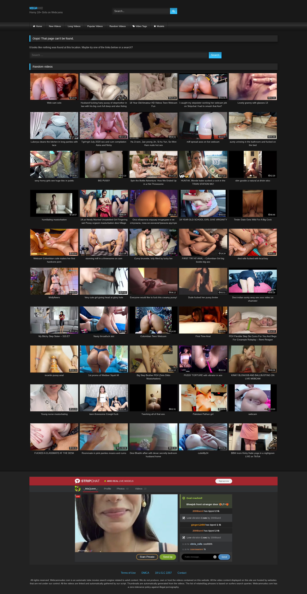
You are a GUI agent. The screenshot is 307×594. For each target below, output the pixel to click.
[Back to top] (297, 584)
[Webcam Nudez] (36, 9)
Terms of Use (128, 572)
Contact (181, 572)
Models (160, 26)
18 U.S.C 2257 (163, 572)
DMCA (145, 572)
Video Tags (141, 26)
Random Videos (118, 26)
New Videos (55, 26)
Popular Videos (95, 26)
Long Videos (74, 26)
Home (39, 26)
